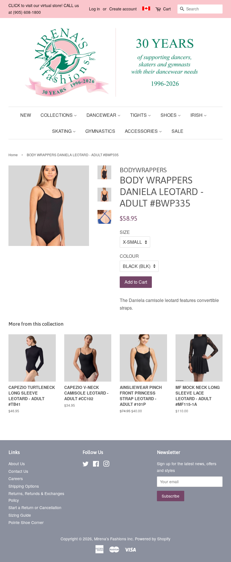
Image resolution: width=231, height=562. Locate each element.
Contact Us (18, 471)
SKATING (62, 131)
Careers (15, 478)
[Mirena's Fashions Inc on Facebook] (96, 464)
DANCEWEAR (101, 115)
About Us (16, 463)
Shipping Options (23, 486)
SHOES (169, 115)
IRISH (197, 115)
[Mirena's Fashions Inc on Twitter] (86, 464)
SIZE (125, 232)
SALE (177, 131)
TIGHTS (139, 115)
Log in (94, 9)
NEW (25, 115)
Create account (123, 9)
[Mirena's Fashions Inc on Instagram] (106, 464)
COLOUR (129, 256)
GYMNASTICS (100, 131)
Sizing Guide (19, 515)
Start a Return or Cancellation (34, 507)
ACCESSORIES (142, 131)
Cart (167, 9)
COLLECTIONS (57, 115)
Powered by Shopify (152, 538)
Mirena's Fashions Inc (113, 538)
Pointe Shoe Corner (26, 522)
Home (13, 154)
